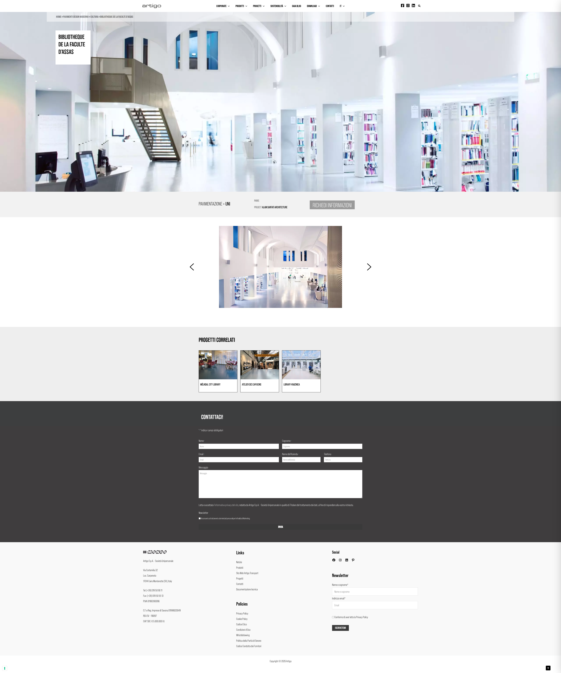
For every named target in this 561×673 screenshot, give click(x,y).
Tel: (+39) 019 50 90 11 (152, 590)
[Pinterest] (353, 560)
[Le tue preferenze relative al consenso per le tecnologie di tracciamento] (4, 668)
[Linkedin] (413, 5)
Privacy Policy (242, 613)
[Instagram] (408, 5)
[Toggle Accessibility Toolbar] (548, 668)
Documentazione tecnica (247, 589)
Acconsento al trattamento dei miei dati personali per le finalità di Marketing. (225, 518)
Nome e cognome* (340, 584)
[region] (280, 107)
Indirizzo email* (339, 598)
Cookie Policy (241, 618)
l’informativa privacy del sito (226, 505)
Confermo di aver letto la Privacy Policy (351, 617)
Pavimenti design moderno (76, 17)
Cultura (94, 17)
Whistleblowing (243, 635)
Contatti (330, 6)
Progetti (257, 6)
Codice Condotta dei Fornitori (248, 646)
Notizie (239, 562)
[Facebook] (402, 5)
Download (312, 6)
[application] (228, 6)
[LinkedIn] (346, 560)
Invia (280, 527)
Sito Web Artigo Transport (247, 573)
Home (58, 17)
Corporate (221, 6)
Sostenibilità (276, 6)
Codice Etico (241, 624)
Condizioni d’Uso (243, 629)
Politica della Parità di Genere (248, 640)
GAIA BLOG (296, 6)
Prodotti (240, 6)
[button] (419, 6)
